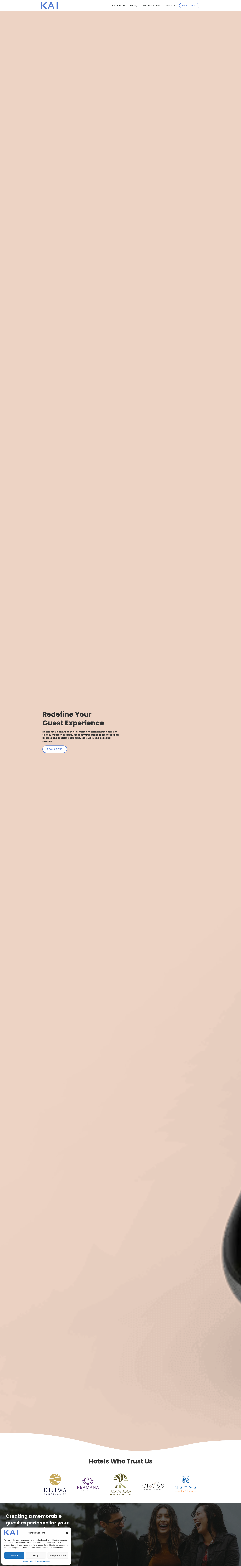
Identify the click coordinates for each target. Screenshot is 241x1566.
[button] (67, 1532)
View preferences (58, 1555)
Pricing (134, 5)
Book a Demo (189, 5)
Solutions (117, 5)
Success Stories (151, 5)
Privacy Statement (42, 1561)
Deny (35, 1555)
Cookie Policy (28, 1561)
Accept (14, 1555)
